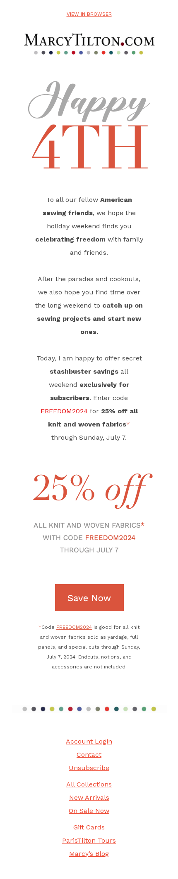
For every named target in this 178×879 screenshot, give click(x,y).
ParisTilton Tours (89, 840)
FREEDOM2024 (64, 411)
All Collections (89, 784)
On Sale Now (89, 811)
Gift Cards (89, 827)
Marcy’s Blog (89, 854)
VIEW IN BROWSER (89, 14)
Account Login (89, 741)
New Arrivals (89, 797)
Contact (89, 754)
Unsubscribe (89, 768)
